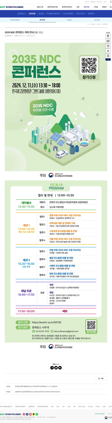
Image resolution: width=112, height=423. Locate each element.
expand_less (108, 59)
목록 (100, 378)
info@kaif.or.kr (52, 417)
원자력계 (42, 20)
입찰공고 (69, 20)
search (111, 7)
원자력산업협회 (15, 20)
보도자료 (97, 20)
